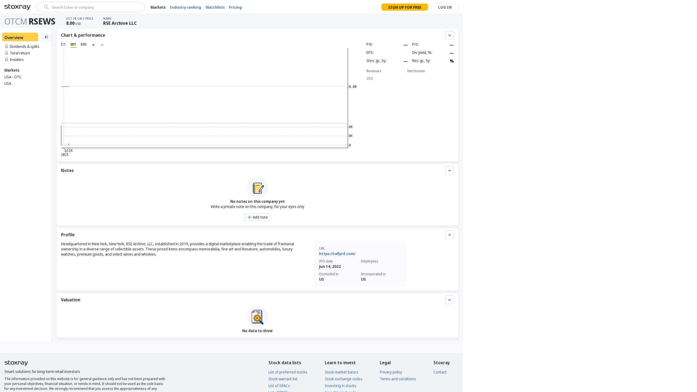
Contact (440, 372)
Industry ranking (185, 7)
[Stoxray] (17, 7)
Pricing (235, 7)
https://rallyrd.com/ (337, 253)
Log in (445, 7)
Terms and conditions (398, 378)
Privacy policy (391, 372)
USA (7, 83)
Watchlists (215, 7)
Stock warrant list (283, 378)
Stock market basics (341, 372)
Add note (260, 217)
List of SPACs (279, 385)
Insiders (17, 59)
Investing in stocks (340, 385)
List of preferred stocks (287, 372)
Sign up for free (404, 7)
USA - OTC (13, 76)
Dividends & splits (24, 46)
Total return (20, 53)
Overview (13, 38)
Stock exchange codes (343, 378)
